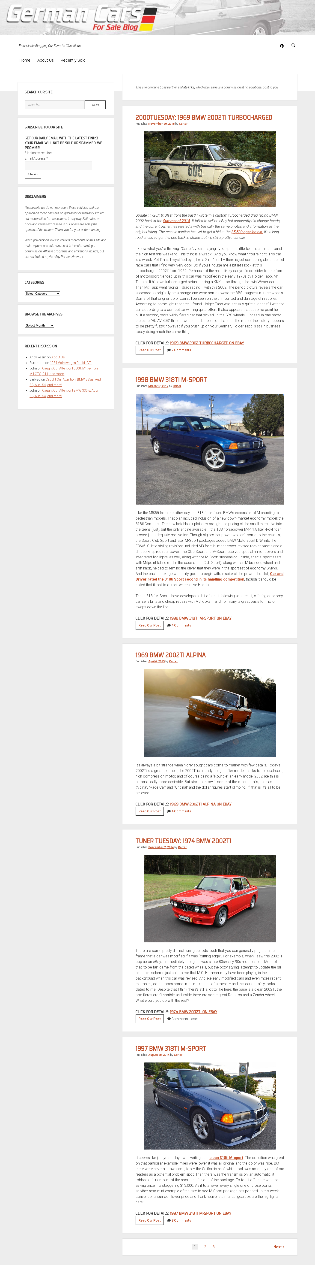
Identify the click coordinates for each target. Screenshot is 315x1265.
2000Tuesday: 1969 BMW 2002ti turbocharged (204, 117)
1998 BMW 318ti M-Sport (171, 380)
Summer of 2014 (176, 221)
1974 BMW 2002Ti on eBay (193, 1011)
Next (277, 1247)
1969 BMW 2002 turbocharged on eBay (207, 343)
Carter (183, 123)
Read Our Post (151, 351)
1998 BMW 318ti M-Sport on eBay (201, 618)
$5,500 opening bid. (247, 232)
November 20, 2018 (161, 123)
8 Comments (181, 1220)
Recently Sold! (73, 60)
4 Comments (181, 625)
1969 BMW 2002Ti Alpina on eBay (201, 804)
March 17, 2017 (158, 386)
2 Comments (181, 350)
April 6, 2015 (156, 661)
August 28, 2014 (158, 1054)
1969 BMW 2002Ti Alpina (171, 655)
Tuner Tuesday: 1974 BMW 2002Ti (183, 841)
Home (24, 60)
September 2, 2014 (161, 847)
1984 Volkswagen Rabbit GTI (71, 363)
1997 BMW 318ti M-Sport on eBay (200, 1213)
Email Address (36, 158)
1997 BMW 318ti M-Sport (171, 1048)
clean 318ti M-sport (226, 1158)
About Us (45, 60)
